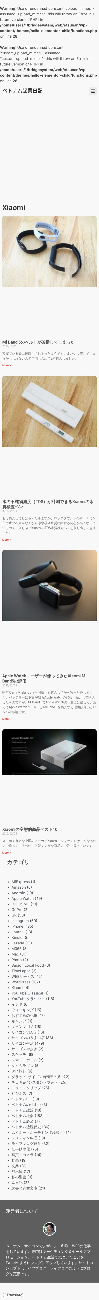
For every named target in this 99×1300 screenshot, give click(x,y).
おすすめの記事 (24, 1015)
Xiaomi (17, 987)
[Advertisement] (49, 149)
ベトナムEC (21, 1099)
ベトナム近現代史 (26, 1126)
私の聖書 (19, 1177)
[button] (93, 91)
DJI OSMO (20, 904)
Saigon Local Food (28, 965)
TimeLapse (21, 970)
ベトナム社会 (23, 1115)
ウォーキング (23, 1010)
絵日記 (17, 1182)
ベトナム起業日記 (22, 90)
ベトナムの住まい (26, 1104)
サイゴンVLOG (24, 1032)
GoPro (17, 909)
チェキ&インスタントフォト (35, 1082)
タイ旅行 (19, 1071)
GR (14, 915)
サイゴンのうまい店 (28, 1037)
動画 (15, 1160)
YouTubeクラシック (28, 998)
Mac (15, 954)
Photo (17, 959)
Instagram (20, 920)
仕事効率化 (21, 1149)
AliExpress (21, 881)
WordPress (21, 982)
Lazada (18, 943)
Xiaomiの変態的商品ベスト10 (29, 829)
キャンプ (19, 1021)
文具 (15, 1166)
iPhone (17, 926)
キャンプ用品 (23, 1026)
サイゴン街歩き (24, 1048)
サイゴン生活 (23, 1043)
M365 (17, 948)
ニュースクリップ (26, 1088)
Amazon (19, 887)
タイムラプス (23, 1065)
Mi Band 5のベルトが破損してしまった (38, 342)
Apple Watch (23, 898)
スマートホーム (24, 1060)
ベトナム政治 (23, 1110)
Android (18, 892)
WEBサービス (23, 976)
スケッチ (19, 1054)
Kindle (17, 937)
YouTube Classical (27, 993)
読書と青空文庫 (24, 1188)
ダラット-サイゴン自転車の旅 (36, 1076)
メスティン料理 (24, 1138)
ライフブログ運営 (26, 1143)
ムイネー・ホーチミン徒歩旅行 (37, 1132)
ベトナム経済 (23, 1121)
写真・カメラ (23, 1154)
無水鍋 (17, 1171)
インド (17, 1004)
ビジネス (19, 1093)
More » (6, 365)
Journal (18, 932)
